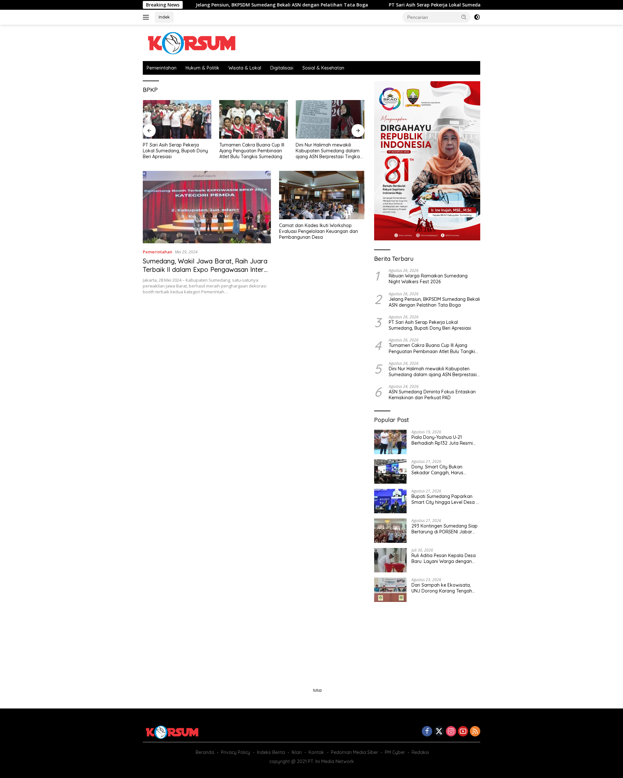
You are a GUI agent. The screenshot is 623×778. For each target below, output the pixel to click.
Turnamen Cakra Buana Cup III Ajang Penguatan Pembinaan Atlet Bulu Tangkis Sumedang (251, 150)
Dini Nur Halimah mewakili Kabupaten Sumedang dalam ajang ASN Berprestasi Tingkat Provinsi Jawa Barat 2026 (328, 151)
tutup (317, 690)
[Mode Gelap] (477, 17)
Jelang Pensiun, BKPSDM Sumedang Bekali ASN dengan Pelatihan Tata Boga (252, 5)
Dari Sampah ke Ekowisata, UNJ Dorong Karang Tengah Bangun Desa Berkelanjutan (441, 588)
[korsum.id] (191, 42)
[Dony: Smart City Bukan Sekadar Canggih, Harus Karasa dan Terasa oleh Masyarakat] (390, 471)
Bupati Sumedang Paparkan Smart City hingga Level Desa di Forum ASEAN (445, 499)
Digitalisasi (281, 68)
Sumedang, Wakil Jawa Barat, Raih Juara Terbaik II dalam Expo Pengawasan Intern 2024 (205, 269)
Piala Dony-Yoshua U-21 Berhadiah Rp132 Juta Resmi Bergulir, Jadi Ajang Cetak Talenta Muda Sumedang (442, 440)
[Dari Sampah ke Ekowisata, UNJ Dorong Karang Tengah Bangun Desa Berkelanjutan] (390, 590)
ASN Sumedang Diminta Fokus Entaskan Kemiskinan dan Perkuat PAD (432, 395)
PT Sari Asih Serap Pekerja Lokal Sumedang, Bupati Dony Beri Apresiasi (439, 5)
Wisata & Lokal (244, 68)
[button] (464, 17)
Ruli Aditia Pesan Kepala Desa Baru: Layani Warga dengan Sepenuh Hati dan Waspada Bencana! (443, 558)
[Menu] (147, 17)
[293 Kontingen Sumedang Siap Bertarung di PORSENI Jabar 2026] (390, 530)
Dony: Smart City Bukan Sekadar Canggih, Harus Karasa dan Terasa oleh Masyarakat (437, 470)
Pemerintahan (162, 68)
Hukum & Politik (202, 68)
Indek (164, 16)
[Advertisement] (253, 353)
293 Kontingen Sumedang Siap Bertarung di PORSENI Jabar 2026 (444, 529)
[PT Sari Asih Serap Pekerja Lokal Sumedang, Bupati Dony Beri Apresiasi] (177, 119)
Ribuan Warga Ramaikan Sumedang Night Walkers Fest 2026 (428, 279)
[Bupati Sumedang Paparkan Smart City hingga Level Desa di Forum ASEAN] (390, 501)
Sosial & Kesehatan (323, 68)
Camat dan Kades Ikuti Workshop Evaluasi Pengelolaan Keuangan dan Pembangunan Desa (318, 231)
